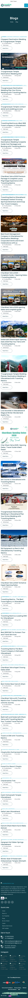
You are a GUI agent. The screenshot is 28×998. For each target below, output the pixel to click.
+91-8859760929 (9, 936)
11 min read (5, 150)
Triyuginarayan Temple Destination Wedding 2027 (11, 72)
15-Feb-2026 (17, 279)
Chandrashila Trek (8, 781)
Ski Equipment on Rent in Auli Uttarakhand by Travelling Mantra (12, 550)
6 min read (5, 453)
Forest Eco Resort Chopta (11, 766)
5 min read (5, 621)
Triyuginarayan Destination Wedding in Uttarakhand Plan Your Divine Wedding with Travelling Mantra (12, 515)
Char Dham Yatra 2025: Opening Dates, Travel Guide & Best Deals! (13, 447)
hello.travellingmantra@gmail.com (13, 941)
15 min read (5, 706)
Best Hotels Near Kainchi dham (13, 684)
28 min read (6, 347)
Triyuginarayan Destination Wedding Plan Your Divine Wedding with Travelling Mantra (13, 90)
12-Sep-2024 (17, 768)
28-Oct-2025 (17, 603)
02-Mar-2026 (17, 148)
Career (3, 923)
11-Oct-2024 (17, 754)
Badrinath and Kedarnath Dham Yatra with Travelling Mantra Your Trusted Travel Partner (13, 719)
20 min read (6, 673)
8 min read (5, 770)
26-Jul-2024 (17, 799)
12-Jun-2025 (17, 704)
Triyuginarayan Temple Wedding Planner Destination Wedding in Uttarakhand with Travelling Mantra (13, 377)
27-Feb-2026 (17, 184)
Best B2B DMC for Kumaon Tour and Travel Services (13, 633)
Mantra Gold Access (7, 926)
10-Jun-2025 (17, 739)
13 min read (5, 384)
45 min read (6, 522)
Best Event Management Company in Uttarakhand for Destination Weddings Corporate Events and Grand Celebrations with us (12, 238)
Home (11, 22)
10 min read (5, 112)
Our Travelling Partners (14, 977)
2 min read (5, 800)
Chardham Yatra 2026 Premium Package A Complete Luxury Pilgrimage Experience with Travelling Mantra (13, 179)
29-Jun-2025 (17, 685)
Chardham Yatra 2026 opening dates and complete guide (13, 308)
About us (4, 913)
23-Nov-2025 (17, 554)
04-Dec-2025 (17, 483)
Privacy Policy (17, 987)
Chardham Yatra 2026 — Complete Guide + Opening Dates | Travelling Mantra (14, 275)
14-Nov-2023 (17, 862)
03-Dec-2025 (17, 520)
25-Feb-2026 (17, 244)
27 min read (6, 418)
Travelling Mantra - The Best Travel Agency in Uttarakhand (12, 600)
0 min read (5, 281)
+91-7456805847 (9, 938)
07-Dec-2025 (17, 451)
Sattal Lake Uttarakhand (10, 811)
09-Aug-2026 (17, 75)
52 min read (5, 77)
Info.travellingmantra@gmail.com (13, 943)
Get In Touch (13, 1)
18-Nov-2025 (17, 587)
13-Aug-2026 (17, 43)
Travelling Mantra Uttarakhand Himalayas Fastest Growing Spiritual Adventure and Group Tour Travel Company (13, 200)
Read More (5, 48)
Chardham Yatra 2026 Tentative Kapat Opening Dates (13, 584)
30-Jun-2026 (17, 94)
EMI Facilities (5, 928)
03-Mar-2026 (17, 127)
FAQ (19, 989)
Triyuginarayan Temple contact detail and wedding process (13, 108)
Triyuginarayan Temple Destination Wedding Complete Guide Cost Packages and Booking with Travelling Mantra (13, 143)
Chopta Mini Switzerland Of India (14, 752)
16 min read (5, 741)
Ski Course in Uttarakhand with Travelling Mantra (13, 480)
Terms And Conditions (7, 987)
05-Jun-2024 (17, 829)
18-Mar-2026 (17, 110)
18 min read (5, 45)
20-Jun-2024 (17, 813)
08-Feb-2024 (17, 846)
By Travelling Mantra (6, 43)
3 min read (5, 687)
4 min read (5, 638)
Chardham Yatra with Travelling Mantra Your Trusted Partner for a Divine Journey (13, 700)
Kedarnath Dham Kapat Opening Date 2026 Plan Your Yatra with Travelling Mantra (13, 341)
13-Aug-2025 (17, 671)
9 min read (5, 96)
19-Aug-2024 (17, 782)
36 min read (6, 485)
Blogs (3, 918)
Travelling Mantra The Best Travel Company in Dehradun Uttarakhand (12, 651)
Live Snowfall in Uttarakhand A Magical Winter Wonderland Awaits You (13, 412)
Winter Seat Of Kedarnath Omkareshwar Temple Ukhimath (13, 860)
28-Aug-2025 (17, 620)
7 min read (5, 186)
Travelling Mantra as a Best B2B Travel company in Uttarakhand (13, 124)
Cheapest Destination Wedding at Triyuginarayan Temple (13, 40)
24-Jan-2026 (17, 416)
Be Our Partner (6, 921)
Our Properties (5, 916)
